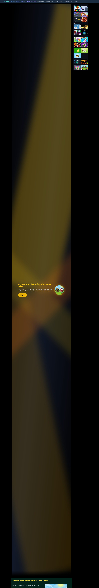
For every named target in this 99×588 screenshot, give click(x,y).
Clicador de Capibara (68, 1)
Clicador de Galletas (40, 1)
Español (76, 1)
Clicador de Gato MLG (59, 1)
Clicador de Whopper (49, 1)
